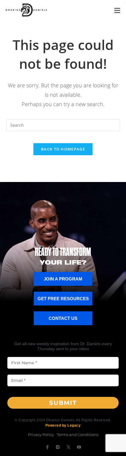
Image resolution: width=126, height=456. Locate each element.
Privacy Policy (41, 434)
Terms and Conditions (77, 434)
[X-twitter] (68, 447)
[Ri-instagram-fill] (58, 447)
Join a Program (63, 278)
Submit (63, 402)
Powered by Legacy (63, 425)
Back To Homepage (63, 149)
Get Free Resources (63, 298)
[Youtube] (79, 447)
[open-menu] (117, 11)
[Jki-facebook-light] (47, 447)
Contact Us (63, 318)
